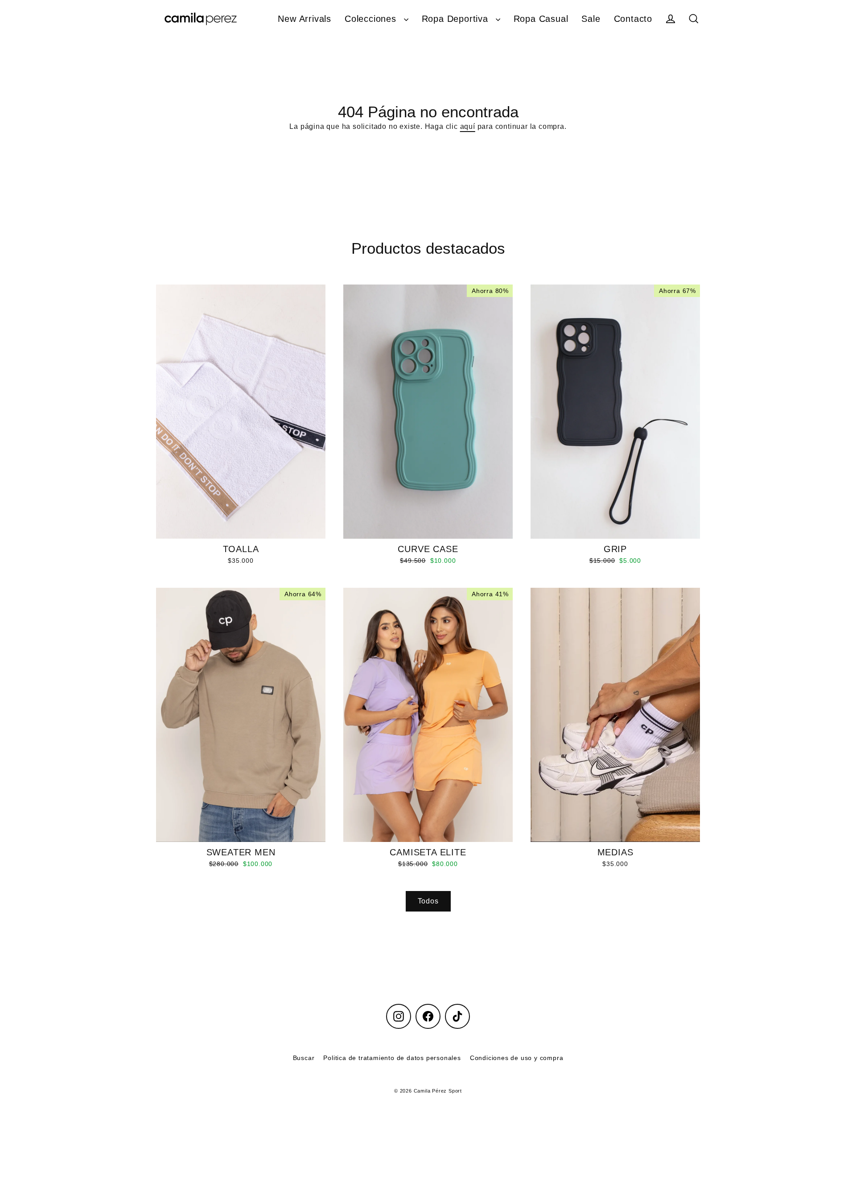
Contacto (633, 19)
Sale (590, 19)
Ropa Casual (541, 19)
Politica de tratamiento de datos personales (392, 1057)
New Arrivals (304, 19)
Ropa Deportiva (456, 19)
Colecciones (372, 19)
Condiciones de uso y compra (517, 1057)
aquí (467, 126)
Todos (428, 901)
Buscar (304, 1057)
